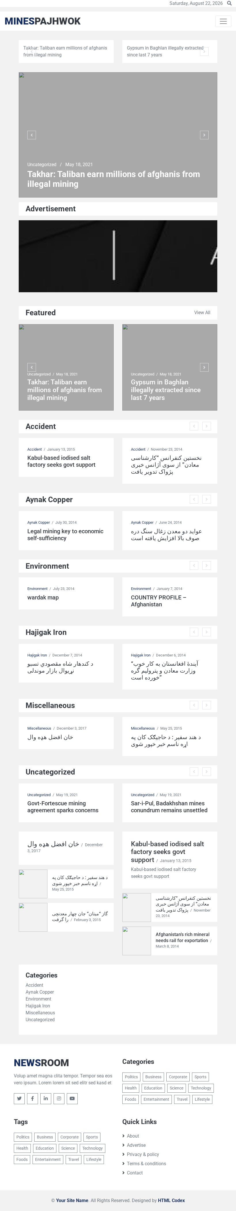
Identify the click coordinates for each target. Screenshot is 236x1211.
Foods (130, 1099)
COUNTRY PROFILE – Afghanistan (158, 601)
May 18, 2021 (79, 164)
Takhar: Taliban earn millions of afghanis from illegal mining (113, 179)
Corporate (178, 1077)
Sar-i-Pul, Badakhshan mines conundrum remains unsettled (169, 807)
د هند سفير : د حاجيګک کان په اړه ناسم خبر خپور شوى (166, 740)
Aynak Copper (38, 522)
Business (153, 1077)
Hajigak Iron (37, 655)
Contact (135, 1173)
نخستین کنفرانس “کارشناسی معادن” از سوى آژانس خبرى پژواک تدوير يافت (166, 464)
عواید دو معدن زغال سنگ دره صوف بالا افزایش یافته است (166, 535)
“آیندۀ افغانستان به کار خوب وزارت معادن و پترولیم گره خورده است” (164, 670)
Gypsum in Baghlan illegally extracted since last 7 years (166, 390)
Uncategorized (42, 164)
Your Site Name (72, 1200)
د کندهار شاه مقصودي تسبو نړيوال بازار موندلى (60, 667)
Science (176, 1088)
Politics (131, 1077)
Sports (200, 1077)
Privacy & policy (143, 1154)
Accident (34, 449)
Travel (182, 1099)
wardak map (43, 597)
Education (153, 1088)
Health (131, 1088)
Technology (201, 1088)
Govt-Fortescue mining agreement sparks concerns (62, 807)
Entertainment (156, 1099)
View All (202, 312)
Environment (37, 588)
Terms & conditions (146, 1163)
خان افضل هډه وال (50, 737)
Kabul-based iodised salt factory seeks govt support (61, 461)
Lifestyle (202, 1099)
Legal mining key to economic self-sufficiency (65, 535)
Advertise (136, 1145)
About (133, 1136)
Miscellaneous (39, 728)
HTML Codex (171, 1200)
